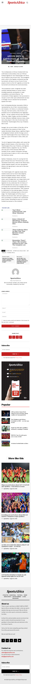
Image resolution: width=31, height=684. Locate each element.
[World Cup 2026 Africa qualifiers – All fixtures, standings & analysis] (6, 428)
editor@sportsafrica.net (8, 652)
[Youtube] (19, 640)
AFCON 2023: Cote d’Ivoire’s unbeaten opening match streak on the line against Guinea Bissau (22, 261)
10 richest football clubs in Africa (19, 443)
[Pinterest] (17, 337)
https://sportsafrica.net (15, 280)
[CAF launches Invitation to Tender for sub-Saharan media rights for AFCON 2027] (15, 562)
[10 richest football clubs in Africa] (6, 443)
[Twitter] (13, 337)
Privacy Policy (18, 357)
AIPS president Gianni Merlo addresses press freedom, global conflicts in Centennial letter (19, 413)
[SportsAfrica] (15, 272)
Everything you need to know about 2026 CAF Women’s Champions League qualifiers (15, 515)
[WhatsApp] (20, 337)
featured (4, 252)
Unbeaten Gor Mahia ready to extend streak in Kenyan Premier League (7, 260)
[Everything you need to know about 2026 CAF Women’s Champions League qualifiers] (15, 503)
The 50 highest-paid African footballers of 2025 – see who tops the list (20, 421)
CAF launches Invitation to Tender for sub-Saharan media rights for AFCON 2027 (14, 575)
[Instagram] (7, 640)
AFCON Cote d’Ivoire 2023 (19, 250)
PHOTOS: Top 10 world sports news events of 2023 (19, 435)
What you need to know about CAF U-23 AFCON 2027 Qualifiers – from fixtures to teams (15, 485)
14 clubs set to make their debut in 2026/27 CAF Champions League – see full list (15, 545)
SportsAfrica (15, 278)
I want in (14, 354)
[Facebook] (10, 337)
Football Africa (15, 53)
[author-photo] (2, 489)
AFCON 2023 (9, 250)
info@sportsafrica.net (8, 656)
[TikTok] (11, 640)
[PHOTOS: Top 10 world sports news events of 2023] (6, 436)
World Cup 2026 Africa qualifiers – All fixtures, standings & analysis (20, 428)
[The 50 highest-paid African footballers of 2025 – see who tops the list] (6, 421)
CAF (28, 250)
